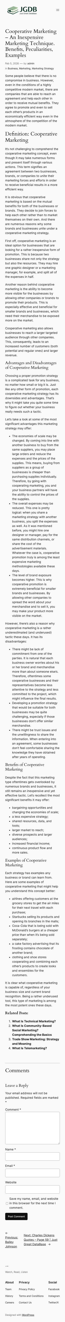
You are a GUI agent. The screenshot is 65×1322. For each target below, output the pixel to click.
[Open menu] (58, 10)
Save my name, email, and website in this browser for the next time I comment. (33, 1203)
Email (10, 1166)
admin (30, 63)
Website (10, 1182)
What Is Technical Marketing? (34, 1021)
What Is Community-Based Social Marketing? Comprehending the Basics (32, 1030)
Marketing (25, 68)
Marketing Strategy (43, 68)
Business (13, 68)
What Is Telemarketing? (29, 1048)
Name (10, 1149)
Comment (13, 1109)
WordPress (28, 1314)
